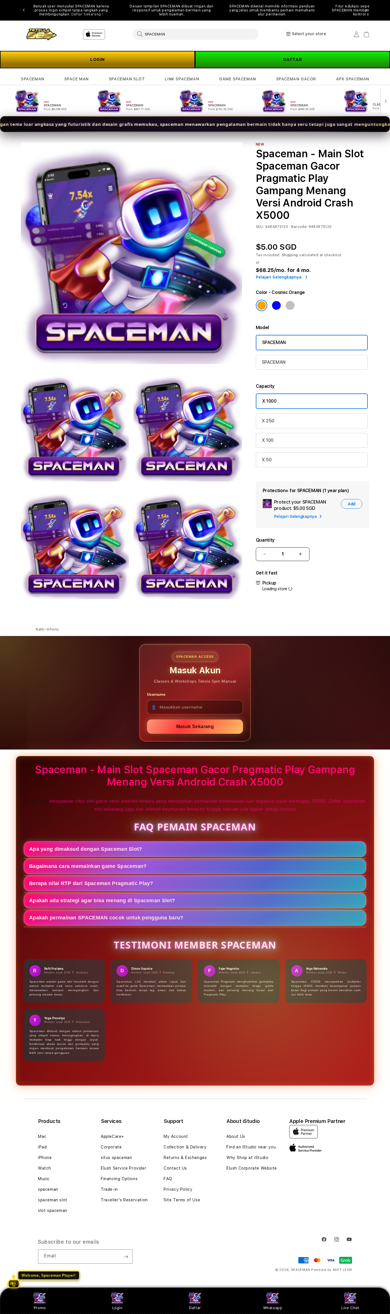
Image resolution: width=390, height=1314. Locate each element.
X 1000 (269, 401)
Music (44, 1178)
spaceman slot (52, 1200)
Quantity (265, 540)
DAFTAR (292, 59)
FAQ (168, 1178)
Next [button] (366, 10)
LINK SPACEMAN (182, 79)
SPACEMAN (32, 79)
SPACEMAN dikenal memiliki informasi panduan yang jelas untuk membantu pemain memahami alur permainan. (272, 10)
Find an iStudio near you (251, 1147)
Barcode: (299, 227)
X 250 (268, 421)
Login (117, 1307)
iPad (42, 1147)
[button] (32, 79)
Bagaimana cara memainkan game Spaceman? (88, 866)
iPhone (45, 1157)
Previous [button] (24, 10)
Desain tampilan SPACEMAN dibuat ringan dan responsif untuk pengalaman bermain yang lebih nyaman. (171, 10)
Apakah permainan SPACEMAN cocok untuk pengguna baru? (106, 917)
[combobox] (195, 34)
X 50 (267, 459)
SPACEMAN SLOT (127, 79)
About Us (235, 1136)
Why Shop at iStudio (247, 1157)
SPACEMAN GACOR (296, 79)
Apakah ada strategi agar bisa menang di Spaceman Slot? (102, 900)
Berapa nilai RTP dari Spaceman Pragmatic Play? (91, 883)
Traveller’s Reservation (124, 1200)
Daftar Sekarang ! (87, 14)
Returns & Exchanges (185, 1157)
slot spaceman (52, 1210)
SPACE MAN (76, 79)
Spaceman (37, 801)
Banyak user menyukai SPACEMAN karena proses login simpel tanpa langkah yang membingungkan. (71, 10)
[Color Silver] (290, 305)
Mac (42, 1136)
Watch (44, 1168)
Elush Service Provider (123, 1168)
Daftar (195, 1307)
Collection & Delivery (185, 1147)
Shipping (290, 255)
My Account (176, 1136)
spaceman (48, 1189)
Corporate (111, 1147)
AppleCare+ (112, 1136)
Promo (40, 1307)
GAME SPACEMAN (237, 79)
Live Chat (350, 1307)
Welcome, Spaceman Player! (48, 1275)
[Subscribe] (126, 1256)
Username (156, 694)
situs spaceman (116, 1157)
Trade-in (109, 1189)
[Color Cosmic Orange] (261, 305)
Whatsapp (272, 1307)
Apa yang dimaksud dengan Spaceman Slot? (85, 849)
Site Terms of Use (182, 1200)
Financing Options (119, 1178)
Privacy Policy (178, 1189)
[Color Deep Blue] (276, 305)
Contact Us (175, 1168)
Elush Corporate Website (251, 1168)
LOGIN (97, 59)
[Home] (41, 34)
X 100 (268, 440)
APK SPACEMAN (352, 79)
